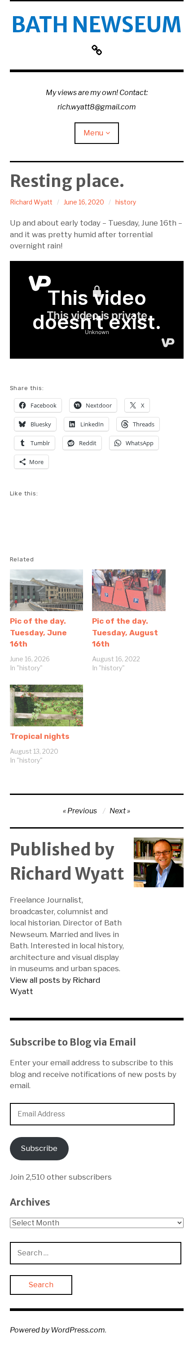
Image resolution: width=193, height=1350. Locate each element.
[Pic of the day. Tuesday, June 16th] (46, 590)
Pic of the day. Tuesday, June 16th (38, 632)
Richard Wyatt (31, 202)
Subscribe (39, 1148)
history (125, 202)
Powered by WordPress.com (57, 1330)
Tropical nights (40, 736)
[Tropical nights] (46, 705)
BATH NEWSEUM (96, 25)
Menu (93, 133)
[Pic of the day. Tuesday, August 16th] (129, 590)
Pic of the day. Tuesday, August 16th (125, 632)
